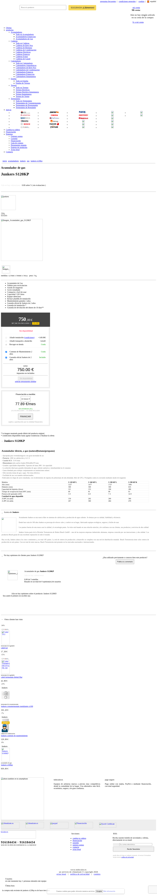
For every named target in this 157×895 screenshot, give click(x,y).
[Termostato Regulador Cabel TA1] (6, 644)
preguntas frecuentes (108, 1)
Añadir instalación (21, 337)
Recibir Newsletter (133, 849)
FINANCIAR (25, 416)
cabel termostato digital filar (11, 677)
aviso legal (77, 849)
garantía (76, 843)
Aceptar (99, 891)
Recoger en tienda (16, 344)
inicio (5, 161)
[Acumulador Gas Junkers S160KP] (6, 761)
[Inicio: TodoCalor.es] (19, 838)
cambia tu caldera (79, 838)
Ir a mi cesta (138, 22)
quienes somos (78, 845)
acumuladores (13, 161)
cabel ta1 (4, 648)
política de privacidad (127, 857)
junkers (23, 161)
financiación (77, 840)
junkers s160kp (7, 765)
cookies (141, 1)
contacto (76, 847)
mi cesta (136, 7)
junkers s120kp (36, 161)
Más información (109, 891)
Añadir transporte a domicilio (20, 341)
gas (28, 161)
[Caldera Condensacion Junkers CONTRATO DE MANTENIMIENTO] (6, 731)
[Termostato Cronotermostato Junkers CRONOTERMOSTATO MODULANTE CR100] (6, 702)
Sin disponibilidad (26, 378)
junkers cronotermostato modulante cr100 (17, 706)
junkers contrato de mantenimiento (14, 736)
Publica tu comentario (125, 562)
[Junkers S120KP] (6, 269)
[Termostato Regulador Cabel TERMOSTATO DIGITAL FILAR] (6, 673)
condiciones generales (127, 1)
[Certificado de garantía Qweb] (110, 827)
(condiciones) (29, 337)
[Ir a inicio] (10, 9)
